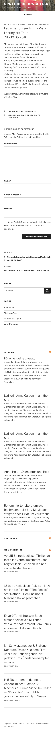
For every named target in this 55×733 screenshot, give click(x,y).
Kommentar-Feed (12, 319)
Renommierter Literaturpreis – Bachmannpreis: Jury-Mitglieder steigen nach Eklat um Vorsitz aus (26, 510)
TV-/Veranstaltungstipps (22, 111)
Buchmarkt (11, 539)
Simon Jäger (44, 51)
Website (8, 208)
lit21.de (9, 352)
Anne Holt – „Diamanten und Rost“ (27, 471)
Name (7, 181)
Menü (29, 14)
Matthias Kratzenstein (35, 24)
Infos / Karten (18, 94)
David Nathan (14, 54)
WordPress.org (11, 324)
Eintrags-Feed (10, 313)
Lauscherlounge (17, 115)
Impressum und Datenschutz (16, 723)
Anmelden (9, 308)
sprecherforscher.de (27, 4)
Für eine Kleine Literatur (20, 358)
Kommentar (10, 143)
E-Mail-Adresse (12, 194)
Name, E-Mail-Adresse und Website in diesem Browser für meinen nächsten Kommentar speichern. (27, 225)
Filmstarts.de (13, 550)
